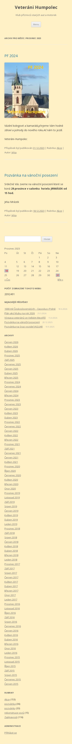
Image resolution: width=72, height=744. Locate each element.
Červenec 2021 (12, 453)
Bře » (60, 279)
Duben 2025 (11, 373)
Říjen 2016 (10, 613)
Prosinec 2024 (12, 382)
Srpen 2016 (10, 621)
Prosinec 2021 (12, 444)
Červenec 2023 (12, 404)
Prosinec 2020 (12, 466)
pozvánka (10, 704)
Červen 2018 (11, 542)
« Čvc (7, 279)
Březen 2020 (11, 484)
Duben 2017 (11, 586)
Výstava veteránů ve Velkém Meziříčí (25, 317)
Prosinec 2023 (12, 399)
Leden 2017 (10, 599)
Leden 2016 (10, 652)
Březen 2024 (11, 395)
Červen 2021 (11, 457)
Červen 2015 (11, 684)
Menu (36, 24)
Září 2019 (9, 502)
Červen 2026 (11, 342)
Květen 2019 (11, 515)
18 (6, 270)
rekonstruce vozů (14, 712)
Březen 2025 (11, 377)
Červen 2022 (11, 431)
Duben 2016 (11, 639)
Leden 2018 (10, 559)
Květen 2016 (11, 635)
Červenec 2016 (12, 626)
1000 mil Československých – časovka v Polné (30, 309)
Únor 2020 (10, 488)
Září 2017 (9, 568)
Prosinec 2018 (12, 528)
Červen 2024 (11, 391)
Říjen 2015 (10, 666)
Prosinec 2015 (12, 657)
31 (57, 275)
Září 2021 (9, 448)
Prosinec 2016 (12, 604)
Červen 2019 (11, 510)
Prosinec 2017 (12, 564)
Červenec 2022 (12, 426)
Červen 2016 (11, 630)
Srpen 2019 (10, 506)
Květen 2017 (11, 581)
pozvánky (10, 708)
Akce (59, 148)
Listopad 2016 (12, 608)
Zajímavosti (10, 717)
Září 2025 (9, 360)
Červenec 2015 (12, 679)
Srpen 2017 (10, 573)
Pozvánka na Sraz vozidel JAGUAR (23, 326)
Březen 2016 (11, 644)
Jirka (14, 152)
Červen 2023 (11, 408)
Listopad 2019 (12, 497)
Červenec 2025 (12, 364)
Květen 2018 (11, 546)
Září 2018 (9, 533)
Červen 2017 (11, 577)
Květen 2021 (11, 462)
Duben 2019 (11, 519)
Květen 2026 (11, 346)
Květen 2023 (11, 413)
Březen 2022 (11, 439)
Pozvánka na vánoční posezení (31, 175)
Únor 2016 (10, 648)
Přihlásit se (10, 732)
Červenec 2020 (12, 475)
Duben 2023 (11, 417)
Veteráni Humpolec (36, 7)
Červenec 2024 (12, 386)
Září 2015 (9, 670)
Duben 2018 (11, 550)
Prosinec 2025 (12, 355)
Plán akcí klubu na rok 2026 (19, 313)
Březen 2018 (11, 555)
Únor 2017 (10, 595)
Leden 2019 (10, 524)
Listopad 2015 (12, 661)
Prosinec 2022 (12, 422)
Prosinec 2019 (12, 493)
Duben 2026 (11, 351)
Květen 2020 (11, 479)
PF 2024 (11, 55)
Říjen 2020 (10, 471)
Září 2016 (9, 617)
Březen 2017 (11, 590)
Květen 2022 (11, 435)
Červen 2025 (11, 368)
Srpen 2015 (10, 675)
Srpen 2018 (10, 537)
